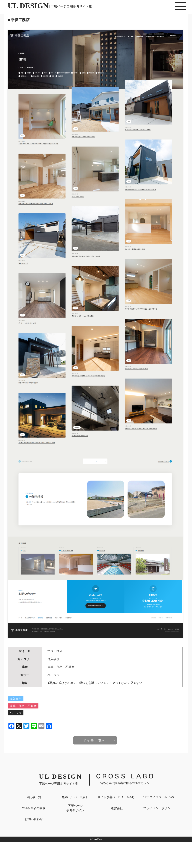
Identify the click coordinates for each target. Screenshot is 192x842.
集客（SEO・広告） (75, 797)
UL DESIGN (50, 6)
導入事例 (53, 659)
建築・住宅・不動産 (60, 667)
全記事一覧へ (94, 740)
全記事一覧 (33, 797)
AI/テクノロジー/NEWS (158, 797)
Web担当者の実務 (34, 808)
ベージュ (53, 675)
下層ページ (75, 808)
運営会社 (117, 808)
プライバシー (158, 808)
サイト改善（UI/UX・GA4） (117, 797)
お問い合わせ (34, 819)
